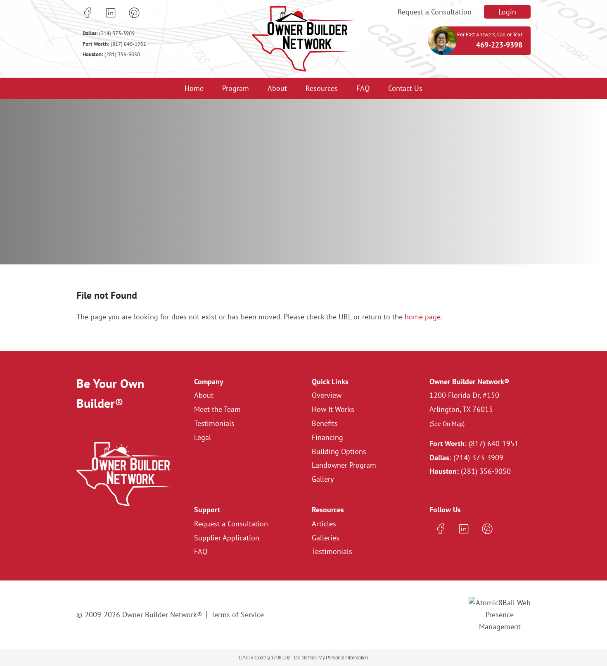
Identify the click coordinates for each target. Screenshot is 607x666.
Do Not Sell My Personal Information (331, 658)
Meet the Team (217, 409)
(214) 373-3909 (109, 33)
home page (423, 316)
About (277, 88)
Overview (326, 395)
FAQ (363, 88)
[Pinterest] (134, 12)
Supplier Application (226, 537)
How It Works (333, 409)
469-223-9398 (499, 45)
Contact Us (405, 88)
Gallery (323, 479)
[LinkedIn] (110, 12)
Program (235, 88)
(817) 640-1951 (114, 44)
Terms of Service (237, 614)
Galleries (325, 537)
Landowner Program (344, 465)
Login (507, 12)
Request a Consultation (435, 12)
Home (194, 88)
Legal (202, 437)
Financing (327, 437)
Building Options (339, 451)
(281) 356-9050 (111, 54)
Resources (322, 88)
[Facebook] (87, 12)
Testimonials (214, 423)
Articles (324, 523)
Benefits (325, 423)
